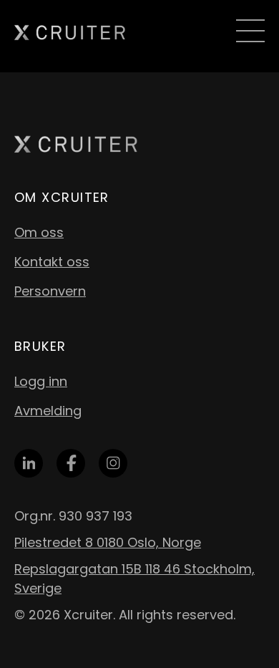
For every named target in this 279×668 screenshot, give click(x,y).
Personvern (50, 291)
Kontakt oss (51, 262)
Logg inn (40, 381)
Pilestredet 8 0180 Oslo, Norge (107, 542)
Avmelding (48, 411)
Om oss (39, 232)
